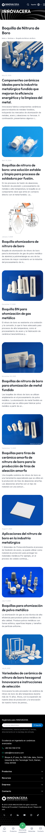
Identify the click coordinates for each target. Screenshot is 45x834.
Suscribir (38, 725)
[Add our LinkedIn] (17, 815)
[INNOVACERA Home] (14, 798)
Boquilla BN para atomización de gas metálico (16, 313)
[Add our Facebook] (11, 815)
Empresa (6, 784)
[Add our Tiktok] (38, 815)
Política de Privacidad (9, 807)
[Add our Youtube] (24, 815)
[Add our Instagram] (31, 815)
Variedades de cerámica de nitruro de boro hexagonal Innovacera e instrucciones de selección (22, 679)
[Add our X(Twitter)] (4, 815)
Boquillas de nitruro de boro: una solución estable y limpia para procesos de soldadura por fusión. (21, 171)
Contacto (6, 791)
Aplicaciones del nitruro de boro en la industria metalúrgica (22, 537)
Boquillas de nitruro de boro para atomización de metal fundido (22, 385)
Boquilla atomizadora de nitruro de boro (20, 243)
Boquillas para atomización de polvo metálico (22, 607)
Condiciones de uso (25, 807)
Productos (7, 771)
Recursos (6, 778)
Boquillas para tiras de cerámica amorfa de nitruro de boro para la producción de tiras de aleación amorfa (18, 462)
